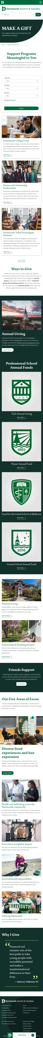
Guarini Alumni (27, 1026)
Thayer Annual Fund (21, 463)
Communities (6, 1008)
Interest (7, 78)
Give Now (6, 155)
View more (21, 260)
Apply (21, 108)
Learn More (8, 350)
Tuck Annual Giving (21, 413)
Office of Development (29, 1010)
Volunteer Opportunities (9, 1017)
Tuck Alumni (26, 1031)
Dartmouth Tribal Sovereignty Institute (18, 234)
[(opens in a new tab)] (21, 127)
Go (38, 14)
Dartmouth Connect (10, 1024)
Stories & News (6, 1010)
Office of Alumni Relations (30, 1008)
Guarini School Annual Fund (21, 564)
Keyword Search (10, 100)
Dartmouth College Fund (16, 140)
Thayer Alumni (27, 1028)
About (24, 1005)
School (6, 93)
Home (3, 44)
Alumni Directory (9, 1021)
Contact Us (26, 1013)
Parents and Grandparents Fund (28, 343)
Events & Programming (8, 1013)
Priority (6, 85)
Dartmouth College (28, 1021)
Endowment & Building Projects (18, 644)
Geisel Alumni (27, 1024)
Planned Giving (10, 603)
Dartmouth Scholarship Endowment (15, 186)
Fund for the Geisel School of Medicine (21, 514)
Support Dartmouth (13, 44)
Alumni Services (7, 1005)
